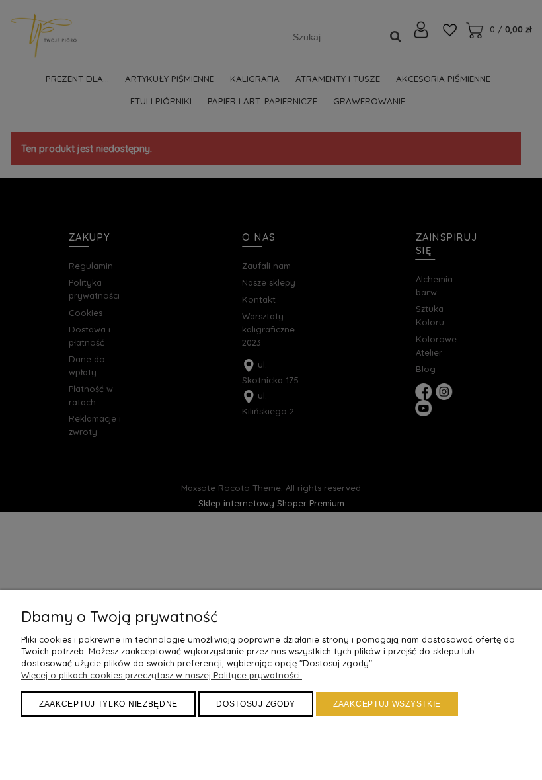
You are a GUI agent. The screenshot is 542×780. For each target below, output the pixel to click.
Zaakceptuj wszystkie (387, 704)
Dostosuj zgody (255, 704)
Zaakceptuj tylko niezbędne (108, 704)
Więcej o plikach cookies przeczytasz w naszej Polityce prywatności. (161, 675)
